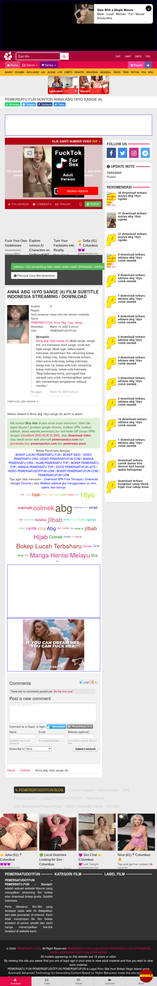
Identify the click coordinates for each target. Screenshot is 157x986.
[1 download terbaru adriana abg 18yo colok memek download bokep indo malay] (112, 446)
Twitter (61, 104)
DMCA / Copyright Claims (84, 806)
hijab (36, 494)
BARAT (9, 72)
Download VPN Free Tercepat (63, 479)
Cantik (27, 555)
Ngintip (78, 536)
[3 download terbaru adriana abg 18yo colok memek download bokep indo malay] (112, 384)
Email (42, 732)
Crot (72, 536)
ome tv (79, 528)
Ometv (87, 546)
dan (21, 519)
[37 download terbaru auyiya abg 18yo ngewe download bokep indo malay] (112, 219)
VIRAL (151, 72)
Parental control (25, 798)
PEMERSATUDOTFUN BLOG (41, 790)
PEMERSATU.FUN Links (83, 948)
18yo (70, 322)
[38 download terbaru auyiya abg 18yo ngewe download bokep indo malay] (112, 199)
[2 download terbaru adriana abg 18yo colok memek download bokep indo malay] (112, 404)
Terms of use (95, 798)
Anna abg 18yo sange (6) (52, 341)
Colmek (56, 537)
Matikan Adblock (77, 191)
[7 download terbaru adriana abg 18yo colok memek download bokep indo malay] (112, 302)
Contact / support (81, 790)
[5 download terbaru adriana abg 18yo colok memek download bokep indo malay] (112, 343)
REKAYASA (92, 72)
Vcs (94, 555)
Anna (57, 322)
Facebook (46, 104)
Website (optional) (78, 732)
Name (12, 732)
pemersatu (29, 519)
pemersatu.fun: (20, 443)
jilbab (55, 519)
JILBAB (51, 72)
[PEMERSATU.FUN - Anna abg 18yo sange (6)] (9, 57)
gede (64, 494)
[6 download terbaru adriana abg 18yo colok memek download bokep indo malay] (112, 322)
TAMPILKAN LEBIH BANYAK (21, 401)
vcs (22, 494)
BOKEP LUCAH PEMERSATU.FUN (38, 455)
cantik (31, 528)
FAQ (148, 56)
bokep (66, 519)
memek (25, 507)
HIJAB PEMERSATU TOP (52, 463)
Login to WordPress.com (80, 726)
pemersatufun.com (65, 439)
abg (63, 507)
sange (93, 507)
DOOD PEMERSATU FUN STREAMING (125, 948)
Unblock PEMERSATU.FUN (61, 798)
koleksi (41, 519)
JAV (43, 72)
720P (117, 56)
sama (57, 494)
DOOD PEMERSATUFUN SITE (76, 467)
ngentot (91, 519)
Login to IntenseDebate (56, 726)
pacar (74, 519)
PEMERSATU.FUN (41, 322)
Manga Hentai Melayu (60, 555)
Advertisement (108, 790)
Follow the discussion (94, 682)
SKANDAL (105, 72)
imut (76, 494)
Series (49, 65)
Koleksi (67, 536)
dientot (44, 494)
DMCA (138, 56)
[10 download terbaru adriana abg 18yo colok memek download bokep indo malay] (112, 425)
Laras (66, 528)
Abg (64, 322)
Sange (78, 322)
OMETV (68, 72)
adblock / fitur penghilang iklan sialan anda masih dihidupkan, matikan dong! (63, 266)
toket (51, 494)
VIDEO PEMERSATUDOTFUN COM (31, 471)
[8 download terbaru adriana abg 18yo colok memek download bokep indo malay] (112, 281)
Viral (57, 561)
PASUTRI (79, 72)
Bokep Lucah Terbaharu (49, 545)
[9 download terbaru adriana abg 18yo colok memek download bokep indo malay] (112, 260)
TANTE (117, 72)
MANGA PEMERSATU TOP (35, 467)
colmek (43, 507)
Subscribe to (17, 749)
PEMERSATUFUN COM (53, 475)
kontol (71, 494)
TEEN (126, 72)
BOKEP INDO (72, 455)
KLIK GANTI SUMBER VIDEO (75, 141)
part (86, 507)
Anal (21, 555)
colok (28, 494)
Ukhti (59, 528)
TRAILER (64, 204)
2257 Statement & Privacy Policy (37, 806)
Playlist (137, 65)
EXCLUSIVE (33, 72)
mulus (81, 519)
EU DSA (113, 806)
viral (42, 528)
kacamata (78, 507)
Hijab (41, 536)
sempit (22, 528)
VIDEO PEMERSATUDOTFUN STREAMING (78, 952)
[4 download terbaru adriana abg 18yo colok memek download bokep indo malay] (112, 363)
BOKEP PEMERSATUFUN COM (77, 471)
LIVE (59, 72)
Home (14, 65)
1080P (127, 56)
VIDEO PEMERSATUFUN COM (60, 459)
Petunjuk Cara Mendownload (36, 275)
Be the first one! (63, 691)
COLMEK (20, 72)
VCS (143, 72)
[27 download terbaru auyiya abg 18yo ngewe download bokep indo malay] (112, 240)
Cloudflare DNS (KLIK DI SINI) (40, 435)
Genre (31, 65)
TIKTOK (135, 72)
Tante (96, 546)
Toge (71, 528)
